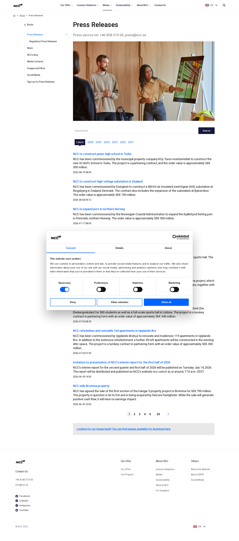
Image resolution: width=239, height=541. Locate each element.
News (30, 48)
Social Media (33, 75)
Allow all (166, 302)
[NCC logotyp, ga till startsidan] (18, 5)
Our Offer (126, 469)
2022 (123, 142)
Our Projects (127, 474)
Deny (73, 302)
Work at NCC (162, 485)
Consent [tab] (71, 248)
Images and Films (36, 68)
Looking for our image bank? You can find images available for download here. (124, 429)
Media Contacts (35, 61)
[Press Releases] (66, 34)
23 (158, 414)
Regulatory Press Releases (43, 41)
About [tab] (168, 248)
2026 (90, 142)
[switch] (101, 289)
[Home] (14, 15)
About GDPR (197, 474)
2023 (115, 142)
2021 (131, 142)
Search (206, 130)
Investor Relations (165, 469)
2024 (107, 142)
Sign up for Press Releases (41, 81)
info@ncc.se (21, 485)
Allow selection (119, 302)
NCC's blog (32, 55)
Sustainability (163, 480)
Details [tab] (120, 248)
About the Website (200, 469)
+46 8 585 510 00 (24, 479)
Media (22, 15)
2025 (98, 142)
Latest (80, 142)
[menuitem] (66, 5)
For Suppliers (162, 490)
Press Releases (35, 34)
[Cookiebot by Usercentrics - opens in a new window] (175, 237)
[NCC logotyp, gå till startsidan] (66, 461)
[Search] (224, 5)
